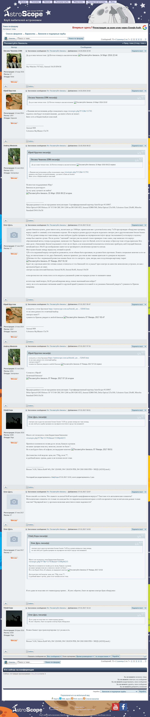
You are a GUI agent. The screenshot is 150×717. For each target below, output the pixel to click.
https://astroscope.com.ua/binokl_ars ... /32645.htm (69, 309)
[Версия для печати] (144, 657)
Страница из (122, 39)
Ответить (7, 38)
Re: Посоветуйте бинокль (56, 51)
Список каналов (92, 699)
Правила (23, 2)
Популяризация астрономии (85, 709)
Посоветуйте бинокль (15, 43)
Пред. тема (128, 43)
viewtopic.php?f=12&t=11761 (80, 111)
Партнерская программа (96, 2)
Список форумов (14, 34)
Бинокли (47, 2)
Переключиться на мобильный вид (75, 695)
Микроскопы (78, 2)
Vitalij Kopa (55, 477)
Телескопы (35, 2)
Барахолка (30, 34)
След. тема (140, 43)
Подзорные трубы (62, 2)
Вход (112, 2)
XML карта (66, 699)
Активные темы (9, 29)
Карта (56, 699)
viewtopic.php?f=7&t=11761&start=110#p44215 (45, 438)
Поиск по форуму (10, 26)
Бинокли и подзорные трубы (52, 34)
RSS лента (78, 699)
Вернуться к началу (6, 86)
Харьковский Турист (56, 709)
